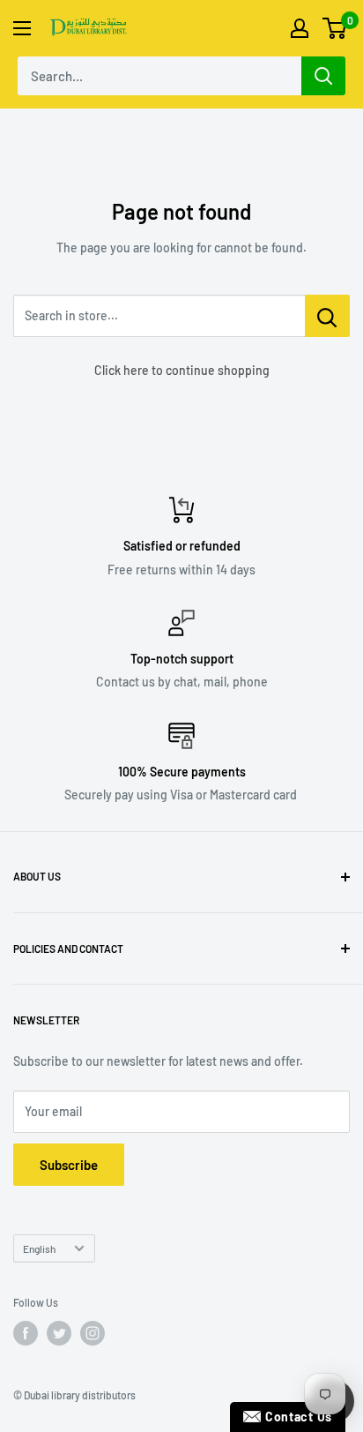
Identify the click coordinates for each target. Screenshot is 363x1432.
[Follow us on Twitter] (59, 1333)
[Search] (323, 75)
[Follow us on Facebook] (25, 1333)
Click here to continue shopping (182, 370)
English (39, 1248)
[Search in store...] (327, 316)
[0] (335, 28)
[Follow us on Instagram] (92, 1333)
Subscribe (69, 1165)
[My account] (299, 28)
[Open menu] (22, 28)
